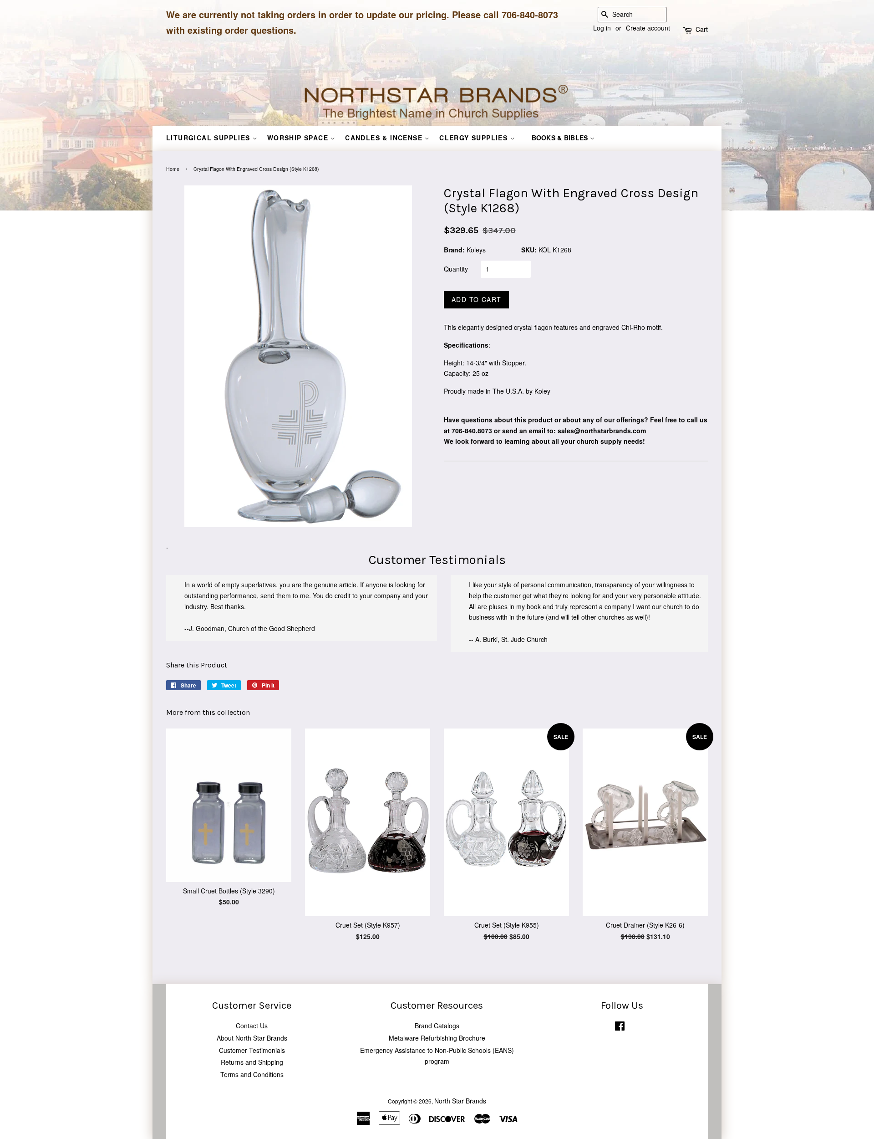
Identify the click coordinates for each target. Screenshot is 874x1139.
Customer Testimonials (252, 1050)
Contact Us (252, 1025)
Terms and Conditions (252, 1074)
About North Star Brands (252, 1037)
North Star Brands (460, 1100)
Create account (648, 27)
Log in (602, 27)
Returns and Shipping (252, 1062)
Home (172, 168)
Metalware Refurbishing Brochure (437, 1037)
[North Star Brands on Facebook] (620, 1027)
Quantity (456, 268)
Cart (702, 29)
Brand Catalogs (437, 1025)
